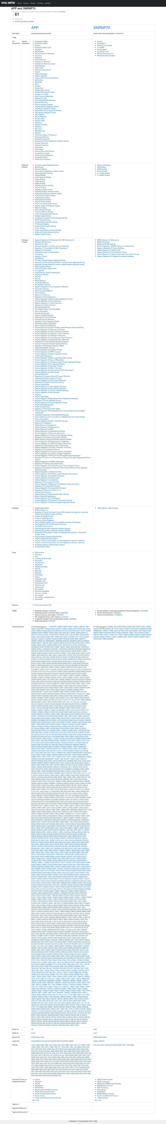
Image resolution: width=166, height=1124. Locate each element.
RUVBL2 (44, 930)
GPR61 (45, 769)
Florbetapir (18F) (40, 581)
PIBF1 (45, 877)
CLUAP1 (77, 700)
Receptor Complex (41, 125)
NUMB (47, 856)
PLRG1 (38, 883)
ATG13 (33, 657)
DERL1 (54, 720)
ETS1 (83, 740)
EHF (40, 734)
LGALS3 (34, 810)
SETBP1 (34, 938)
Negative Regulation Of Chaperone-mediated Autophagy (115, 256)
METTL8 (86, 826)
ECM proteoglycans (41, 510)
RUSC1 (38, 930)
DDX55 (63, 718)
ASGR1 (83, 653)
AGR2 (82, 635)
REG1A (63, 913)
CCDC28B (63, 681)
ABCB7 (65, 627)
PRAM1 (57, 891)
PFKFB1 (82, 873)
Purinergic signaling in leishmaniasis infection (50, 545)
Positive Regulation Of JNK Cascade (47, 372)
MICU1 (33, 828)
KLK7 (47, 803)
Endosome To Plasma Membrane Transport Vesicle (51, 141)
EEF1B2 (71, 732)
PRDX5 (76, 891)
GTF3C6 (45, 773)
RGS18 (56, 915)
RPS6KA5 (56, 925)
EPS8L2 (88, 738)
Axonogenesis (39, 270)
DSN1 (58, 728)
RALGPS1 (34, 909)
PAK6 (87, 864)
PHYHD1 (34, 877)
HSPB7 (68, 785)
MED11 (62, 824)
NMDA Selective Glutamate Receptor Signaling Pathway (53, 439)
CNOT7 (44, 702)
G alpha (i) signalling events (44, 518)
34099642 (52, 611)
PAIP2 (70, 864)
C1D (89, 669)
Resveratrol (38, 560)
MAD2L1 (61, 816)
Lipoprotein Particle (41, 157)
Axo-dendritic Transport (42, 285)
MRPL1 (44, 832)
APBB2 (49, 645)
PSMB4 (66, 897)
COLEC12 (77, 704)
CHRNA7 (40, 698)
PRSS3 (72, 895)
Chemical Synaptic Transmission (45, 268)
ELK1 (49, 736)
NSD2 (48, 854)
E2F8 (84, 730)
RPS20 (84, 923)
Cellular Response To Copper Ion (45, 425)
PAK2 (79, 864)
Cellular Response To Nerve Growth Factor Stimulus (52, 494)
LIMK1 (58, 810)
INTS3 (39, 793)
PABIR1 (38, 864)
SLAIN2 (75, 942)
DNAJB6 (78, 724)
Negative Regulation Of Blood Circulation (48, 472)
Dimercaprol (39, 575)
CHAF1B (39, 696)
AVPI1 (76, 659)
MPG (68, 830)
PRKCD (40, 893)
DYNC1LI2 (45, 730)
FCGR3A (65, 749)
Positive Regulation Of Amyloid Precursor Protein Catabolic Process (57, 466)
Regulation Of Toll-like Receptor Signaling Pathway (51, 342)
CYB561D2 (40, 714)
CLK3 (65, 700)
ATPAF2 (41, 659)
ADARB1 (45, 633)
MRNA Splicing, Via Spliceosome (108, 240)
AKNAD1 (72, 637)
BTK (76, 667)
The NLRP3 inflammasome (44, 526)
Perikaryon (38, 123)
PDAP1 (53, 871)
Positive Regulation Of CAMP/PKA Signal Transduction (53, 443)
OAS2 (39, 858)
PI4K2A (40, 877)
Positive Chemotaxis (41, 396)
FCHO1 (70, 749)
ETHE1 (72, 740)
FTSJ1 (53, 757)
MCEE (76, 822)
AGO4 (71, 635)
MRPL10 (50, 832)
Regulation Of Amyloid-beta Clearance (47, 449)
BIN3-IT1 (34, 665)
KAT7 (86, 795)
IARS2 (48, 787)
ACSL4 (49, 631)
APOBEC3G (82, 645)
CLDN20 (40, 700)
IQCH (51, 793)
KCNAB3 (46, 797)
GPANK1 (50, 767)
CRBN (57, 708)
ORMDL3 (34, 862)
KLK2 (42, 803)
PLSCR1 (48, 883)
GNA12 (82, 763)
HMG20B (75, 781)
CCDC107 (82, 679)
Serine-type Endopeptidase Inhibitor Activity (49, 171)
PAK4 (83, 864)
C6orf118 (56, 673)
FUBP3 (58, 757)
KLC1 (62, 801)
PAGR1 (65, 864)
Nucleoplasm (101, 43)
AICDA (39, 637)
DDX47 (48, 718)
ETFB (68, 740)
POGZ (84, 883)
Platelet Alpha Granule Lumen (44, 92)
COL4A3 (59, 704)
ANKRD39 (59, 641)
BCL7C (40, 663)
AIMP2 (57, 637)
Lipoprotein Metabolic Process (45, 348)
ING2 (61, 791)
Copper (37, 577)
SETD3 (39, 938)
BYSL (85, 667)
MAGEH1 (78, 816)
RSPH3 (52, 928)
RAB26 (44, 905)
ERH (46, 740)
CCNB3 (62, 683)
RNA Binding (101, 167)
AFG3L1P (34, 635)
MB (54, 822)
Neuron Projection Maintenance (45, 496)
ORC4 (74, 860)
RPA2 (33, 921)
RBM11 (57, 911)
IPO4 (43, 793)
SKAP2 (70, 942)
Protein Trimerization (41, 419)
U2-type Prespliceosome (105, 53)
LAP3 (82, 806)
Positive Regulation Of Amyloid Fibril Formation (50, 488)
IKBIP (78, 789)
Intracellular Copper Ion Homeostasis (47, 252)
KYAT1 (40, 806)
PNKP (58, 883)
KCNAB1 (40, 797)
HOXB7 (72, 783)
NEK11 (43, 848)
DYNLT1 (58, 730)
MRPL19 (62, 832)
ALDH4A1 (34, 639)
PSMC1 (71, 897)
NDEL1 (62, 844)
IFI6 (71, 787)
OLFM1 (73, 858)
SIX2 (56, 942)
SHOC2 (87, 940)
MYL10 (67, 840)
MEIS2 (39, 826)
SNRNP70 (102, 27)
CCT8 (44, 686)
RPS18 (74, 923)
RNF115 (75, 917)
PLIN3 (81, 881)
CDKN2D (76, 690)
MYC (58, 840)
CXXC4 (33, 714)
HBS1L (74, 777)
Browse (26, 3)
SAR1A (39, 932)
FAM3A (39, 747)
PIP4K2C (39, 879)
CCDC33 (70, 681)
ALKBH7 (60, 639)
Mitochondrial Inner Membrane (45, 53)
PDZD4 (48, 873)
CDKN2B (70, 690)
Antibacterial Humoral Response (45, 317)
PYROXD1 (44, 903)
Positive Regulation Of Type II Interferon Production (52, 331)
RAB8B (55, 907)
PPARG (67, 887)
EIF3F (75, 734)
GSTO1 (79, 771)
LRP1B (76, 812)
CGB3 (88, 694)
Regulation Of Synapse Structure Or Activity (49, 382)
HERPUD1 (66, 779)
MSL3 (70, 836)
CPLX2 (39, 708)
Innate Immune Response (43, 356)
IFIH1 (75, 787)
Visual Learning (40, 293)
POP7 (40, 887)
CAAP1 (84, 673)
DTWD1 (66, 728)
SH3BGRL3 (35, 940)
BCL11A (70, 661)
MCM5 (38, 824)
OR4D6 (55, 860)
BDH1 (45, 663)
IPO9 (47, 793)
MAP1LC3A (35, 818)
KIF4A (38, 801)
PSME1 (33, 899)
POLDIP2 (39, 885)
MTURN (75, 838)
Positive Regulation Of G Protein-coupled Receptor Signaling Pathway (58, 362)
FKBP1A (69, 753)
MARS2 (33, 822)
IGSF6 (71, 789)
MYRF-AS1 (35, 842)
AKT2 (82, 637)
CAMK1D (72, 675)
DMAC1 (33, 724)
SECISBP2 (49, 934)
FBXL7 (43, 749)
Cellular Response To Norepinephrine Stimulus (50, 431)
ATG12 (87, 655)
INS (87, 791)
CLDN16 (34, 700)
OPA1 (40, 860)
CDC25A (84, 686)
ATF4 (78, 655)
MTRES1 (63, 838)
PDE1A (63, 871)
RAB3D (87, 905)
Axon (36, 84)
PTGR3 (70, 899)
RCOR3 (54, 913)
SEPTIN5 (81, 934)
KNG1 (55, 803)
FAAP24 (34, 744)
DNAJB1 (65, 724)
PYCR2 (33, 903)
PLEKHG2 (60, 881)
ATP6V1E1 (85, 657)
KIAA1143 (69, 799)
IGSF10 (66, 789)
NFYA (62, 848)
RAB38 (70, 905)
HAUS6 (39, 777)
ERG (42, 740)
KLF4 (79, 801)
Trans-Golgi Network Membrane (45, 100)
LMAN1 (33, 812)
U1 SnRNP (100, 47)
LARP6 (38, 808)
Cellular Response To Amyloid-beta (46, 480)
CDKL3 (57, 690)
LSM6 (56, 814)
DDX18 (80, 716)
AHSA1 (33, 637)
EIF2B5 (64, 734)
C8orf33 (62, 673)
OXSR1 (82, 862)
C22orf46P (71, 671)
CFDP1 (74, 694)
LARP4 (33, 808)
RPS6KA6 (63, 925)
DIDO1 (49, 722)
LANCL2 (77, 806)
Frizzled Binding (40, 175)
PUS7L (74, 901)
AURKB (70, 659)
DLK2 (89, 722)
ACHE (75, 629)
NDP (66, 844)
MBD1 (58, 822)
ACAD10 (53, 629)
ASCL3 (78, 653)
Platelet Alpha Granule (42, 90)
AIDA (43, 637)
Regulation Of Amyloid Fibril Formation (47, 486)
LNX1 (59, 812)
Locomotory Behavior (42, 283)
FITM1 (64, 753)
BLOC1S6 (70, 665)
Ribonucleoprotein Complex (106, 55)
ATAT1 (65, 655)
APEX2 (65, 645)
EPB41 (44, 738)
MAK (88, 816)
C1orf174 (53, 671)
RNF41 (60, 919)
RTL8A (81, 928)
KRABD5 (75, 803)
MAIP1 (84, 816)
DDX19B (86, 716)
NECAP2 (84, 846)
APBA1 (87, 643)
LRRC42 (34, 814)
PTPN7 (50, 901)
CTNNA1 (34, 712)
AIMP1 (52, 637)
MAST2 (44, 822)
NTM (57, 854)
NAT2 (33, 844)
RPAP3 (42, 921)
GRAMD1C (69, 769)
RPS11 (54, 923)
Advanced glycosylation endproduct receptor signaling (52, 528)
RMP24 (58, 917)
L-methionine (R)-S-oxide (43, 558)
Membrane (38, 82)
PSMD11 (78, 897)
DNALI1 (59, 726)
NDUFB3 (40, 846)
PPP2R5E (87, 889)
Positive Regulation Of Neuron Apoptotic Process (51, 354)
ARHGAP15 (47, 649)
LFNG (81, 808)
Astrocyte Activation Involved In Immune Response (52, 246)
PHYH (87, 875)
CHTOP (46, 698)
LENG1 (64, 808)
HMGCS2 (40, 783)
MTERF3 (34, 838)
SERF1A (47, 936)
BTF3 (72, 667)
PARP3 (58, 867)
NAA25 (46, 842)
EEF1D (76, 732)
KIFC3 (47, 801)
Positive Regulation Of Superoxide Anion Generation (52, 339)
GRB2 (87, 769)
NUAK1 (72, 854)
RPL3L (39, 923)
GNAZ (38, 765)
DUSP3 (33, 730)
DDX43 (43, 718)
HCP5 (33, 779)
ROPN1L (77, 919)
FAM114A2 (40, 744)
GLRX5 (76, 763)
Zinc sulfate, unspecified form (44, 597)
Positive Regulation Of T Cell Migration (47, 498)
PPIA (85, 887)
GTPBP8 (57, 773)
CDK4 (33, 690)
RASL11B (87, 909)
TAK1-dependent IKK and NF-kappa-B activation (51, 524)
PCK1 (33, 871)
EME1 (63, 736)
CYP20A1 (52, 714)
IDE (57, 787)
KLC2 (66, 801)
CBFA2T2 (68, 679)
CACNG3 (47, 675)
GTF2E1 (84, 771)
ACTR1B (73, 631)
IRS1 (67, 793)
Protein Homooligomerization (44, 405)
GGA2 (84, 761)
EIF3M (84, 734)
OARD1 (33, 858)
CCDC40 (76, 681)
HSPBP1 (74, 785)
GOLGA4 (68, 765)
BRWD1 (63, 667)
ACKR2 (79, 629)
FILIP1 (49, 753)
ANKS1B (80, 641)
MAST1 (39, 822)
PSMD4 (83, 897)
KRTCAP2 (34, 806)
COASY (59, 702)
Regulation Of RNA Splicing (106, 244)
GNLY (51, 765)
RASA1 (54, 909)
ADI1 (68, 633)
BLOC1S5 (63, 665)
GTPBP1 (51, 773)
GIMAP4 (34, 763)
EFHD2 (87, 732)
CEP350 (34, 694)
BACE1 (89, 659)
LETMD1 (75, 808)
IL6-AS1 (45, 791)
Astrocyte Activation (41, 374)
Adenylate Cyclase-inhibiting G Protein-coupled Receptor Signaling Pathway (59, 264)
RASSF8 (46, 911)
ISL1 (70, 793)
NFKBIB (57, 848)
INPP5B (83, 791)
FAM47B (51, 747)
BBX (43, 661)
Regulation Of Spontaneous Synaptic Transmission (51, 445)
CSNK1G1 (47, 710)
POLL (58, 885)
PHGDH (70, 875)
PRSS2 (60, 895)
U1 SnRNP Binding (103, 175)
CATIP (52, 679)
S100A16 (63, 930)
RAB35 (65, 905)
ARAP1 (57, 647)
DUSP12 (77, 728)
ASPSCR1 (44, 655)
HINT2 (40, 781)
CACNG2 (41, 675)
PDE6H (74, 871)
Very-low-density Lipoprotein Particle (47, 106)
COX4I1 (60, 706)
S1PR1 (74, 930)
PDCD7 (58, 871)
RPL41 (44, 923)
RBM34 (62, 911)
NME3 (42, 850)
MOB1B (33, 830)
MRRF (56, 836)
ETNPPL (78, 740)
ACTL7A (61, 631)
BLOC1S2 (57, 665)
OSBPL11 (41, 862)
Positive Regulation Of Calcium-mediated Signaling (51, 390)
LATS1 (49, 808)
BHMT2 (79, 663)
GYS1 (79, 773)
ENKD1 (72, 736)
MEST (54, 826)
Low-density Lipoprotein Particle (45, 108)
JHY (66, 795)
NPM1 (87, 852)
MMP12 (76, 828)
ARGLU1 (40, 649)
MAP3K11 (59, 818)
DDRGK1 (61, 716)
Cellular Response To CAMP (44, 429)
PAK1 (74, 864)
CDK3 (88, 688)
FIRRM (59, 753)
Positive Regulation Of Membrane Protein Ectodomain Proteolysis (56, 398)
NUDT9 (42, 856)
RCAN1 (43, 913)
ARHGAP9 (71, 649)
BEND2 (60, 663)
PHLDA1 (76, 875)
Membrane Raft (40, 131)
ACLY (84, 629)
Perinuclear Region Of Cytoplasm (46, 135)
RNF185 (45, 919)
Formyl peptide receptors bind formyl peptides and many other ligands (58, 522)
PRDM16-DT (64, 891)
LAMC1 (71, 806)
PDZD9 (53, 873)
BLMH (44, 665)
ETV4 (33, 742)
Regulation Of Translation (43, 250)
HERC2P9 (59, 779)
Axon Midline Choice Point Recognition (47, 309)
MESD (49, 826)
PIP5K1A (46, 879)
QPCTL (59, 903)
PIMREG (81, 877)
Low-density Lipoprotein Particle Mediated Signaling (52, 415)
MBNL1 (67, 822)
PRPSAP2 (83, 893)
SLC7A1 (81, 944)
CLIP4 (61, 700)
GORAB (80, 765)
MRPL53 (70, 834)
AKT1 (77, 637)
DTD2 (62, 728)
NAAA (57, 842)
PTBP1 (50, 899)
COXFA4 (78, 706)
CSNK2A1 (61, 710)
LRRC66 (40, 814)
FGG (80, 751)
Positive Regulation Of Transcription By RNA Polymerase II (54, 370)
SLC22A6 (34, 944)
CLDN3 (45, 700)
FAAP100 (85, 742)
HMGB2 (87, 781)
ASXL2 (60, 655)
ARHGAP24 (63, 649)
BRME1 (51, 667)
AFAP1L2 (84, 633)
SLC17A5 (82, 942)
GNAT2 (33, 765)
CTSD (56, 712)
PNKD (54, 883)
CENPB (56, 692)
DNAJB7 (84, 724)
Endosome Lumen (41, 98)
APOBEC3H (35, 647)
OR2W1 (49, 860)
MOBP (50, 830)
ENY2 (86, 736)
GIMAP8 (52, 763)
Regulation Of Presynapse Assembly (47, 482)
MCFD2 (80, 822)
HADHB (82, 775)
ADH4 (60, 633)
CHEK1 (55, 696)
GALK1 (77, 759)
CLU (72, 700)
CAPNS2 (47, 677)
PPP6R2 (46, 891)
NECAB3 (72, 846)
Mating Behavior (40, 281)
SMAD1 (51, 946)
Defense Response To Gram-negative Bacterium (51, 386)
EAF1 (88, 730)
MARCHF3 (85, 820)
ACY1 (78, 631)
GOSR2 (39, 767)
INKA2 (78, 791)
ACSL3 (44, 631)
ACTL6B (55, 631)
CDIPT (61, 688)
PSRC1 (44, 899)
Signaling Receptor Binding (44, 173)
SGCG (65, 938)
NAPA (78, 842)
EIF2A (54, 734)
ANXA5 (56, 643)
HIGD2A (84, 779)
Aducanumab (39, 587)
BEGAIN (54, 663)
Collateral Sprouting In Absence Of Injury (48, 378)
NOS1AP (68, 852)
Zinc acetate (39, 589)
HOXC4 (77, 783)
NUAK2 (77, 854)
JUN (72, 795)
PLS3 (43, 883)
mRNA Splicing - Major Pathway (107, 508)
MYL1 (63, 840)
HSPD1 (80, 785)
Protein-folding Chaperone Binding (46, 222)
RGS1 (42, 915)
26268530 (73, 619)
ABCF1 (71, 627)
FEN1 (79, 749)
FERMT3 (34, 751)
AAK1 (55, 627)
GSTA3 (73, 771)
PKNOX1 (56, 879)
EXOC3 (46, 742)
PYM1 (38, 903)
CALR (61, 675)
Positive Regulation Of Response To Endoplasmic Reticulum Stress (57, 484)
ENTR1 (81, 736)
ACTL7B (67, 631)
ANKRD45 (66, 641)
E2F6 (80, 730)
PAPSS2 (34, 867)
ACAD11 (59, 629)
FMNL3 (48, 755)
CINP (71, 698)
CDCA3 (51, 688)
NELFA (48, 848)
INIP (69, 791)
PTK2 (75, 899)
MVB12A (34, 840)
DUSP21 (84, 728)
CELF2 (46, 692)
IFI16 (68, 787)
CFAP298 (50, 694)
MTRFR (69, 838)
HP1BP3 (88, 783)
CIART (63, 698)
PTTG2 (60, 901)
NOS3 (74, 852)
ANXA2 (51, 643)
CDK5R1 (43, 690)
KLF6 (83, 801)
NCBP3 (47, 844)
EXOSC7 (71, 742)
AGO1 (67, 635)
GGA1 (80, 761)
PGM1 (33, 875)
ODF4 (68, 858)
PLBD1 (37, 881)
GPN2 (81, 767)
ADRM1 (73, 633)
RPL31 (70, 921)
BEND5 (65, 663)
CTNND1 (46, 712)
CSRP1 (67, 710)
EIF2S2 (69, 734)
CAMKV (40, 677)
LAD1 (57, 806)
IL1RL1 (37, 791)
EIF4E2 (33, 736)
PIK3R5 (64, 877)
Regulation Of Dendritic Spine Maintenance (49, 464)
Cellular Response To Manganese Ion (47, 427)
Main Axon (38, 129)
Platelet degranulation (42, 508)
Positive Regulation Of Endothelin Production (49, 476)
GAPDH (33, 761)
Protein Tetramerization (42, 407)
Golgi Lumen (39, 68)
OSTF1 (63, 862)
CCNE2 (72, 683)
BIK (83, 663)
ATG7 (44, 657)
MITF (43, 828)
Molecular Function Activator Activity (47, 232)
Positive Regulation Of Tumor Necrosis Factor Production (53, 337)
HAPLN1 (34, 777)
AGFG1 (56, 635)
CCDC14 (88, 679)
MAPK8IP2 (48, 820)
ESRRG (62, 740)
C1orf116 (47, 671)
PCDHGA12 (67, 869)
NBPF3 (42, 844)
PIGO (54, 877)
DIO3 (58, 722)
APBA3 (39, 645)
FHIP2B (85, 751)
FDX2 (75, 749)
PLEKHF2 (53, 881)
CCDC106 (75, 679)
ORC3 (70, 860)
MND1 (82, 828)
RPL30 (66, 921)
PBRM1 (38, 869)
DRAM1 (42, 728)
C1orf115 (40, 671)
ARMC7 (84, 651)
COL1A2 (34, 704)
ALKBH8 (66, 639)
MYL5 (72, 840)
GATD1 (50, 761)
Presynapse (39, 147)
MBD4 (62, 822)
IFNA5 (85, 787)
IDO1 (60, 787)
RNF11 (70, 917)
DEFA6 (87, 718)
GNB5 (43, 765)
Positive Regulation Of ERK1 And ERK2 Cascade (51, 421)
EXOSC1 (58, 742)
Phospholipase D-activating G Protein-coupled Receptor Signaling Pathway (59, 327)
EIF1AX (48, 734)
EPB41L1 (51, 738)
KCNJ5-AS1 (70, 797)
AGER (51, 635)
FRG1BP (85, 755)
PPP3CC (34, 891)
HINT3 (44, 781)
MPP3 (76, 830)
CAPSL (59, 677)
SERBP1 (40, 936)
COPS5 (39, 706)
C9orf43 (67, 673)
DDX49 (53, 718)
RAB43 (39, 907)
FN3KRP (54, 755)
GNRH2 (62, 765)
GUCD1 (63, 773)
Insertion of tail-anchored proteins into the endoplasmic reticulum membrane (59, 540)
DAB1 (58, 714)
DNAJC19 (41, 726)
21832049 (61, 12)
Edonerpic (38, 573)
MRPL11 (56, 832)
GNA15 (87, 763)
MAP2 (41, 818)
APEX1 (60, 645)
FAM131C (48, 744)
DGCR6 (64, 720)
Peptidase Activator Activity (44, 185)
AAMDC (60, 627)
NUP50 (57, 856)
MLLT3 (57, 828)
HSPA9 (63, 785)
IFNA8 (33, 789)
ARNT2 (45, 653)
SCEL (77, 932)
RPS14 (64, 923)
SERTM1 (82, 936)
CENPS (72, 692)
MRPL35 (45, 834)
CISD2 (81, 698)
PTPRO (55, 901)
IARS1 (44, 787)
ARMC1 (79, 651)
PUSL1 (80, 901)
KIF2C (82, 799)
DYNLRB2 (52, 730)
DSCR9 (53, 728)
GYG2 (75, 773)
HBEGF (60, 777)
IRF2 (59, 793)
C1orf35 (59, 671)
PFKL (87, 873)
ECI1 (57, 732)
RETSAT (76, 913)
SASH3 (49, 932)
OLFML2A (34, 860)
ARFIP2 (33, 649)
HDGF (48, 779)
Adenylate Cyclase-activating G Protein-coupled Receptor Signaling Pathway (60, 262)
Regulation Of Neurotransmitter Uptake (47, 409)
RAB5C (44, 907)
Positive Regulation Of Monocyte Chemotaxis (50, 433)
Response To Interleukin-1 (43, 423)
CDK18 (76, 688)
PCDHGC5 (82, 869)
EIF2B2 (58, 734)
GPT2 (63, 769)
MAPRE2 (71, 820)
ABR (38, 629)
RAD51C (74, 907)
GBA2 (60, 761)
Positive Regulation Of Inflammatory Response (50, 380)
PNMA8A (64, 883)
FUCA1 (63, 757)
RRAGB (87, 925)
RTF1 (72, 928)
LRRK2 (51, 814)
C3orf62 (39, 673)
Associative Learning (42, 289)
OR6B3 (60, 860)
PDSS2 (39, 873)
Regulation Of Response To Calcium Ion (48, 490)
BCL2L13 (34, 663)
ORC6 (79, 860)
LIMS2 (63, 810)
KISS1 (58, 801)
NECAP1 (78, 846)
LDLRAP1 (58, 808)
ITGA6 (33, 795)
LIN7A (67, 810)
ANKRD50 (73, 641)
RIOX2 (33, 917)
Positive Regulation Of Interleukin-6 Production (50, 335)
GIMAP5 (40, 763)
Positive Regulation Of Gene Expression (48, 301)
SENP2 (61, 934)
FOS (65, 755)
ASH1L (88, 653)
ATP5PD (72, 657)
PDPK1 (88, 871)
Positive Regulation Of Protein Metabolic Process (51, 403)
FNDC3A (61, 755)
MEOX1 (44, 826)
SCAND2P (67, 932)
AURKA (65, 659)
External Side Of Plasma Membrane (46, 78)
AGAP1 (46, 635)
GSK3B (54, 771)
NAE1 (69, 842)
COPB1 (33, 706)
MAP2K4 (53, 818)
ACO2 (33, 631)
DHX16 (39, 722)
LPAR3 (64, 812)
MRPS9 (51, 836)
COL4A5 (65, 704)
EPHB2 (77, 738)
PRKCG (45, 893)
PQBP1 (51, 891)
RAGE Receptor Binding (43, 220)
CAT (48, 679)
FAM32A (34, 747)
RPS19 (79, 923)
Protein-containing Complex (44, 104)
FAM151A (62, 744)
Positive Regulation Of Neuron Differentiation (49, 360)
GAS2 (46, 761)
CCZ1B (48, 686)
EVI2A (42, 742)
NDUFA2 (71, 844)
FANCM (80, 747)
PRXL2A (84, 895)
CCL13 (44, 683)
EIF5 (38, 736)
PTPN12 (44, 901)
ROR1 (82, 919)
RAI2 (83, 907)
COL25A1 (40, 704)
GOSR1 (33, 767)
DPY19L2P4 (35, 728)
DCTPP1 (34, 716)
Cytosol (37, 72)
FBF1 (85, 747)
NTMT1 (61, 854)
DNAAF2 (53, 724)
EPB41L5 (72, 738)
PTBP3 (55, 899)
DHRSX (33, 722)
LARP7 (43, 808)
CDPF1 (81, 690)
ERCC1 (38, 740)
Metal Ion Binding (40, 208)
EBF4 (33, 732)
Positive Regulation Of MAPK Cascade (48, 352)
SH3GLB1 (54, 940)
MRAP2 (86, 830)
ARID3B (47, 651)
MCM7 (43, 824)
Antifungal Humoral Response (44, 319)
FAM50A (57, 747)
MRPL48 (51, 834)
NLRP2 (37, 850)
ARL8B (74, 651)
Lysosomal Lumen (103, 51)
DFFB (59, 720)
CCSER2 (34, 686)
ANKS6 (33, 643)
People (32, 3)
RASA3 (59, 909)
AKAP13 (66, 637)
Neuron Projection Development (45, 325)
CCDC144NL (35, 681)
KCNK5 (77, 797)
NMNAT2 (62, 850)
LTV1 (73, 814)
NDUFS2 (53, 846)
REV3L (82, 913)
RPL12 (56, 921)
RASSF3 (40, 911)
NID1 (75, 848)
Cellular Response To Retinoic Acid (108, 250)
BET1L (70, 663)
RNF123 (81, 917)
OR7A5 (65, 860)
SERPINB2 (67, 936)
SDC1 (33, 934)
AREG (68, 647)
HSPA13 (52, 785)
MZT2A (41, 842)
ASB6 (73, 653)
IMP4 (58, 791)
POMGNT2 (87, 885)
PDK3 (84, 871)
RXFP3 (57, 930)
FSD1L (44, 757)
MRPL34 (39, 834)
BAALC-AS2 (82, 659)
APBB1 (44, 645)
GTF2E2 (34, 773)
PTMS (84, 899)
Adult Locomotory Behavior (44, 291)
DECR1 (68, 718)
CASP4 (87, 677)
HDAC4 (38, 779)
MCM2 (33, 824)
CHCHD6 (46, 696)
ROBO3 (71, 919)
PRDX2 (71, 891)
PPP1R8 (74, 889)
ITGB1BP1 (39, 795)
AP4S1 (82, 643)
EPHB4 (83, 738)
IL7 (50, 791)
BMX (82, 665)
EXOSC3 (64, 742)
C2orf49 (77, 671)
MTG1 (52, 838)
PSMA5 (55, 897)
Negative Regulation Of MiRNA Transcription (49, 461)
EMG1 (67, 736)
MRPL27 (80, 832)
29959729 (64, 613)
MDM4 (58, 824)
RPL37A (34, 923)
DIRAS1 (63, 722)
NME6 (46, 850)
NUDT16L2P (35, 856)
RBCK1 (52, 911)
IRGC (63, 793)
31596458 (51, 621)
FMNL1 (38, 755)
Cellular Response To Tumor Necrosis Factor (111, 252)
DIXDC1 (69, 722)
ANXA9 (67, 643)
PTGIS (65, 899)
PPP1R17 (60, 889)
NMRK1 (68, 850)
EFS (32, 734)
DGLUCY (76, 720)
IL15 (81, 789)
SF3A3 (50, 938)
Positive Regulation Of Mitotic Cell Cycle (48, 368)
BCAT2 (59, 661)
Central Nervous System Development (47, 272)
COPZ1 (51, 706)
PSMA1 (49, 897)
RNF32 (51, 919)
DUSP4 (39, 730)
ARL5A (62, 651)
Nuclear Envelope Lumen (43, 47)
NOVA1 (78, 852)
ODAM (54, 858)
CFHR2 (79, 694)
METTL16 (66, 826)
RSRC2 (57, 928)
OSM (52, 862)
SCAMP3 (61, 932)
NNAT (83, 850)
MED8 (84, 824)
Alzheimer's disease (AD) (43, 605)
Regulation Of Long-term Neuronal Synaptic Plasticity (52, 376)
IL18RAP (86, 789)
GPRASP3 (57, 769)
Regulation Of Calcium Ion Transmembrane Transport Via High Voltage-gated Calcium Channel (63, 458)
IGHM (61, 789)
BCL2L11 (83, 661)
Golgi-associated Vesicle (43, 70)
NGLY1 (71, 848)
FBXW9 (54, 749)
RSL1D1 (39, 928)
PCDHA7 (60, 869)
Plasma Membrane (41, 74)
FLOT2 (33, 755)
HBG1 (65, 777)
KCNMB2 (83, 797)
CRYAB (78, 708)
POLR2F (63, 885)
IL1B (32, 791)
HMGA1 (81, 781)
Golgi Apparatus (40, 66)
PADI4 (56, 864)
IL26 (41, 791)
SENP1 (56, 934)
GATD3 (55, 761)
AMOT (77, 639)
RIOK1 (80, 915)
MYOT (81, 840)
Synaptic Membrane (41, 143)
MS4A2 (61, 836)
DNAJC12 (34, 726)
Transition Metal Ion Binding (44, 212)
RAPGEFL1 (47, 909)
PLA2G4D (74, 879)
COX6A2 (72, 706)
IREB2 (55, 793)
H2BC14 (63, 775)
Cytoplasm (38, 49)
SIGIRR (33, 942)
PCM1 (42, 871)
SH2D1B (84, 938)
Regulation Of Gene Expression (45, 297)
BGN (74, 663)
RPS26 (43, 925)
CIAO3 (58, 698)
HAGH (87, 775)
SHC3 (77, 940)
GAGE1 (57, 759)
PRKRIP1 (56, 893)
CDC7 (46, 688)
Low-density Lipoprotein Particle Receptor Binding (51, 218)
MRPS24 (40, 836)
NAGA (73, 842)
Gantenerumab (39, 585)
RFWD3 (87, 913)
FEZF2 (43, 751)
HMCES (69, 781)
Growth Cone (39, 88)
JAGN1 (62, 795)
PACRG (50, 864)
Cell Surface (39, 80)
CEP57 (39, 694)
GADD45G (41, 759)
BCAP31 (48, 661)
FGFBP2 (71, 751)
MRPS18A (82, 834)
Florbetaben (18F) (40, 579)
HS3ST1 (38, 785)
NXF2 (75, 856)
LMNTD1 (49, 812)
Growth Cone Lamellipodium (44, 155)
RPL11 (51, 921)
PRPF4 (77, 893)
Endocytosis (39, 254)
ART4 (69, 653)
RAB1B (38, 905)
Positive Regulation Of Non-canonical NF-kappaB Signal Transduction (57, 455)
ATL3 (48, 657)
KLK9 (51, 803)
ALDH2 (86, 637)
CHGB (66, 696)
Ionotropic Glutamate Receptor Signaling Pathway (51, 344)
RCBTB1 (49, 913)
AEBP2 (78, 633)
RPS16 (69, 923)
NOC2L (38, 852)
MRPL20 (68, 832)
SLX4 (46, 946)
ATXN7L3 (59, 659)
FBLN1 (33, 749)
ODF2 (59, 858)
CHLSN (80, 696)
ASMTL (33, 655)
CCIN (40, 683)
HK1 (53, 781)
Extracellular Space (41, 43)
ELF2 (45, 736)
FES (39, 751)
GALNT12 (83, 759)
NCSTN (56, 844)
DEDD (79, 718)
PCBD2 (49, 869)
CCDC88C (34, 683)
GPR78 (51, 769)
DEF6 (83, 718)
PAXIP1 (88, 867)
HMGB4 (33, 783)
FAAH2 (79, 742)
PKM (50, 879)
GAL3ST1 (67, 759)
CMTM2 (88, 700)
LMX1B (54, 812)
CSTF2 (77, 710)
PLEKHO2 (74, 881)
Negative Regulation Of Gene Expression (48, 303)
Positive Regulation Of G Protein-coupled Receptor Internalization (56, 474)
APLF (70, 645)
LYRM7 (39, 816)
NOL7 (53, 852)
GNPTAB (57, 765)
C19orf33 (85, 669)
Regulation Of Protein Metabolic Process (48, 400)
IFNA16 (80, 787)
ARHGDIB (78, 649)
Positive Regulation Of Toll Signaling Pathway (50, 364)
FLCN (85, 753)
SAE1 (79, 930)
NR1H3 (38, 854)
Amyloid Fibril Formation (43, 492)
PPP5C (40, 891)
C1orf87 (64, 671)
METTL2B (80, 826)
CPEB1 (84, 706)
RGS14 (51, 915)
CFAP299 (56, 694)
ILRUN (53, 791)
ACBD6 (70, 629)
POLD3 (33, 885)
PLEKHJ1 (68, 881)
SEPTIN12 (74, 934)
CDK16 (66, 688)
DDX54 (58, 718)
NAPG (82, 842)
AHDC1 (86, 635)
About (20, 3)
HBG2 (69, 777)
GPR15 (40, 769)
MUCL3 (85, 838)
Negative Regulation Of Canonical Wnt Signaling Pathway (53, 435)
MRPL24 (74, 832)
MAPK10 (66, 818)
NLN (32, 850)
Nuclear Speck (102, 49)
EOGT (33, 738)
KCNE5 (52, 797)
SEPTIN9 (88, 934)
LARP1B (87, 806)
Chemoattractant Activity (43, 199)
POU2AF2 (45, 887)
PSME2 (39, 899)
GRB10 (82, 769)
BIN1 (86, 663)
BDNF (49, 663)
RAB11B (82, 903)
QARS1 (50, 903)
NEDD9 (33, 848)
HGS (76, 779)
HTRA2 (33, 787)
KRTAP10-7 (87, 803)
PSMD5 (89, 897)
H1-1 (86, 773)
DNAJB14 (71, 724)
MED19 (68, 824)
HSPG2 (85, 785)
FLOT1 (89, 753)
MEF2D (33, 826)
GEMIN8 (70, 761)
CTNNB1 (40, 712)
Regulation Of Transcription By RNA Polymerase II (51, 248)
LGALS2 (86, 808)
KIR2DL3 (53, 801)
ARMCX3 (40, 653)
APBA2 (33, 645)
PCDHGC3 (75, 869)
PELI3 (68, 873)
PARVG (68, 867)
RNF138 (87, 917)
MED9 (88, 824)
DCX (46, 716)
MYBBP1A (53, 840)
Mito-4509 (38, 571)
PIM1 (76, 877)
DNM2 (65, 726)
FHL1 (33, 753)
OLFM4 (83, 858)
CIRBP (76, 698)
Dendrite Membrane (41, 102)
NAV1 (37, 844)
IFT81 (47, 789)
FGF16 (65, 751)
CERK (44, 694)
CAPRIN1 (53, 677)
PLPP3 (33, 883)
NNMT (88, 850)
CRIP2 (73, 708)
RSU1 (68, 928)
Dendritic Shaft (40, 121)
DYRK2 (70, 730)
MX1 (39, 840)
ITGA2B (84, 793)
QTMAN (64, 903)
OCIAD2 (49, 858)
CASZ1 (44, 679)
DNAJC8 (54, 726)
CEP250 (83, 692)
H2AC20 (41, 775)
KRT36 (81, 803)
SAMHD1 (84, 930)
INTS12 (33, 793)
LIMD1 (53, 810)
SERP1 (52, 936)
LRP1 (71, 812)
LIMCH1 (48, 810)
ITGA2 (80, 793)
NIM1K (80, 848)
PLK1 (85, 881)
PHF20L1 (56, 875)
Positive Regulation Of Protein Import (47, 478)
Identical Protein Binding (43, 202)
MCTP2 (48, 824)
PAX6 (83, 867)
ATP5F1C (66, 657)
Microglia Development (42, 307)
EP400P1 (39, 738)
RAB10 (76, 903)
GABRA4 (34, 759)
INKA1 (73, 791)
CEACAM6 (34, 692)
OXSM (78, 862)
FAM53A (63, 747)
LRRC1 (85, 812)
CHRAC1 (34, 698)
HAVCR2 (51, 777)
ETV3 (88, 740)
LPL (68, 812)
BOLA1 (38, 667)
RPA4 (37, 921)
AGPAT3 (77, 635)
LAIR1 (61, 806)
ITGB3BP (51, 795)
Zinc (36, 556)
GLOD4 (67, 763)
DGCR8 (69, 720)
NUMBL (52, 856)
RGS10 (46, 915)
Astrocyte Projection (41, 145)
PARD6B (46, 867)
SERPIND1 (74, 936)
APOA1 (75, 645)
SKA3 (60, 942)
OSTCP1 (58, 862)
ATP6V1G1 (35, 659)
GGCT (89, 761)
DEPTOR (49, 720)
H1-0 (83, 773)
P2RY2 (33, 864)
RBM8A (84, 911)
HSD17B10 (45, 785)
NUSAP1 (70, 856)
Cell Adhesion (39, 258)
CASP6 (33, 679)
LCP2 (53, 808)
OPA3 (45, 860)
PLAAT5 (87, 879)
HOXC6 (82, 783)
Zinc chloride (39, 595)
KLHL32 (37, 803)
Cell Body (38, 127)
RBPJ (89, 911)
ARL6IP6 (68, 651)
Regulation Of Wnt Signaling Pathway (47, 321)
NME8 (51, 850)
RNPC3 (65, 919)
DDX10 (71, 716)
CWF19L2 (72, 712)
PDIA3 (79, 871)
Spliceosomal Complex (104, 45)
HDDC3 (43, 779)
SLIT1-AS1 (40, 946)
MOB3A (39, 830)
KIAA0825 (54, 799)
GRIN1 (38, 771)
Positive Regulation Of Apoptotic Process (48, 350)
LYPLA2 (33, 816)
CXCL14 (78, 712)
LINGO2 (80, 810)
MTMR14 (57, 838)
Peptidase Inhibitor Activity (44, 189)
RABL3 (60, 907)
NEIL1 (39, 848)
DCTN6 (87, 714)
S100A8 (68, 930)
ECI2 (61, 732)
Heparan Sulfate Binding (43, 234)
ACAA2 (47, 629)
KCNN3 (88, 797)
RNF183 (39, 919)
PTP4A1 (34, 901)
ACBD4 (64, 629)
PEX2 (77, 873)
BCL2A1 (76, 661)
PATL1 (79, 867)
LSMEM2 (68, 814)
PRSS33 (78, 895)
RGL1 (37, 915)
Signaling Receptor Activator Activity (47, 191)
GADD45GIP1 (49, 759)
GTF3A (39, 773)
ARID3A (41, 651)
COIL (64, 702)
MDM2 (53, 824)
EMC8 (58, 736)
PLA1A (61, 879)
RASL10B (80, 909)
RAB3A (81, 905)
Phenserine (38, 565)
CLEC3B (51, 700)
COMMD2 (84, 704)
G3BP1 (74, 757)
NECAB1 (65, 846)
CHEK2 (61, 696)
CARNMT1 (70, 677)
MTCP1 (84, 836)
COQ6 (56, 706)
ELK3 (54, 736)
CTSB (52, 712)
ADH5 (64, 633)
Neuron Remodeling (41, 311)
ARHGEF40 (86, 649)
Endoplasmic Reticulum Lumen (45, 64)
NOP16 (62, 852)
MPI (72, 830)
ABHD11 (82, 627)
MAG (66, 816)
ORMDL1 (84, 860)
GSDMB (48, 771)
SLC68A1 (75, 944)
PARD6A (40, 867)
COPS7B (45, 706)
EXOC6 (52, 742)
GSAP (43, 771)
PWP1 (85, 901)
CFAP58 (68, 694)
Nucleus (37, 45)
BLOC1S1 (50, 665)
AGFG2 (62, 635)
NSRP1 (52, 854)
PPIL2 (33, 889)
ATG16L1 (39, 657)
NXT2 (85, 856)
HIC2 (79, 779)
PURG (70, 901)
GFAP (75, 761)
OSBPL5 (47, 862)
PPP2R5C (80, 889)
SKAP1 (64, 942)
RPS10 (49, 923)
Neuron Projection (41, 116)
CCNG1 (78, 683)
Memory (37, 278)
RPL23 (61, 921)
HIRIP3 (49, 781)
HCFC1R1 (83, 777)
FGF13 (60, 751)
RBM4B (78, 911)
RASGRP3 (73, 909)
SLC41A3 (54, 944)
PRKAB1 (34, 893)
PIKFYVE (70, 877)
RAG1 (79, 907)
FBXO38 (49, 749)
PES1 (73, 873)
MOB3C (45, 830)
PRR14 (33, 895)
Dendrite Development (42, 313)
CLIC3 (56, 700)
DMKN (43, 724)
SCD (73, 932)
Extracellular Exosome (42, 139)
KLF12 (75, 801)
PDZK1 (59, 873)
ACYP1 (83, 631)
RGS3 (62, 915)
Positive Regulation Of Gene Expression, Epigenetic (52, 441)
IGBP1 (52, 789)
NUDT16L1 (84, 854)
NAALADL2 (63, 842)
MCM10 (86, 822)
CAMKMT (34, 677)
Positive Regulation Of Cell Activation (47, 392)
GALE (73, 759)
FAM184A (68, 744)
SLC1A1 (87, 942)
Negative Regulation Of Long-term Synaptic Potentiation (53, 451)
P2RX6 (88, 862)
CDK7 (48, 690)
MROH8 (38, 832)
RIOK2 (85, 915)
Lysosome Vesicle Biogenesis (44, 520)
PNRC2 (74, 883)
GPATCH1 (56, 767)
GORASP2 (86, 765)
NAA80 (52, 842)
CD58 (70, 686)
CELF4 (51, 692)
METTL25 (73, 826)
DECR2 (73, 718)
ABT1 (42, 629)
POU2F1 (52, 887)
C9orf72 (73, 673)
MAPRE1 (64, 820)
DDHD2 (55, 716)
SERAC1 (34, 936)
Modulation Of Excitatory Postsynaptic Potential (50, 437)
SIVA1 (52, 942)
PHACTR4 (44, 875)
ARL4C (52, 651)
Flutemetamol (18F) (41, 583)
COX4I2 (66, 706)
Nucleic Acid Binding (104, 165)
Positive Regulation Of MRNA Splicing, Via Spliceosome (115, 246)
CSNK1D (34, 710)
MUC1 (80, 838)
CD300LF (61, 686)
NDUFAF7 (84, 844)
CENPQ (66, 692)
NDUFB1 (34, 846)
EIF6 (41, 736)
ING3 (65, 791)
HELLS (53, 779)
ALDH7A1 (41, 639)
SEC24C (42, 934)
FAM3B (45, 747)
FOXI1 (70, 755)
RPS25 (38, 925)
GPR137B (34, 769)
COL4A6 (71, 704)
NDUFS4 (59, 846)
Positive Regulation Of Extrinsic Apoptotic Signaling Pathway (55, 502)
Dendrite (37, 86)
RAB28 (55, 905)
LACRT (52, 806)
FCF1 (59, 749)
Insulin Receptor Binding (43, 177)
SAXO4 (55, 932)
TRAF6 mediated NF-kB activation (46, 538)
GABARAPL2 (81, 757)
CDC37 (33, 688)
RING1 (75, 915)
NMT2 (79, 850)
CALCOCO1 (54, 675)
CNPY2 (49, 702)
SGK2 (74, 938)
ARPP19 (58, 653)
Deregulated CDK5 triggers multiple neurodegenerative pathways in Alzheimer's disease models (61, 533)
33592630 (118, 615)
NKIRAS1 (86, 848)
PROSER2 (63, 893)
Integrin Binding (40, 179)
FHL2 (37, 753)
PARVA (63, 867)
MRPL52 (64, 834)
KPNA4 (65, 803)
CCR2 (88, 683)
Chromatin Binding (41, 169)
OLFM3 (78, 858)
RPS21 (33, 925)
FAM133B (55, 744)
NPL (82, 852)
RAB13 (87, 903)
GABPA (88, 757)
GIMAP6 (46, 763)
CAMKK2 (85, 675)
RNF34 (56, 919)
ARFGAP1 (78, 647)
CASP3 (81, 677)
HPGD (33, 785)
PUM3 (65, 901)
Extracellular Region (41, 41)
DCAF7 (72, 714)
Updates (47, 3)
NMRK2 (73, 850)
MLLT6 (62, 828)
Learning (37, 276)
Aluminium (38, 554)
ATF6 (82, 655)
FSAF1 (39, 757)
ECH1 (41, 732)
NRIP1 (43, 854)
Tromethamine (39, 562)
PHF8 (65, 875)
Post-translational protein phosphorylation (48, 536)
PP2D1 (57, 887)
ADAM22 (34, 633)
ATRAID (47, 659)
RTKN (76, 928)
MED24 (73, 824)
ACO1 (89, 629)
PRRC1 (49, 895)
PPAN (62, 887)
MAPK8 (33, 820)
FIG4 (44, 753)
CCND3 (67, 683)
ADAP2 (39, 633)
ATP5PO (78, 657)
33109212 (64, 617)
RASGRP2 (65, 909)
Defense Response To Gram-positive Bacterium (50, 388)
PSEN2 (44, 897)
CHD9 (51, 696)
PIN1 (86, 877)
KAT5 (82, 795)
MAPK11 (73, 818)
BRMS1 (57, 667)
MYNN (76, 840)
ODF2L (63, 858)
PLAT (33, 881)
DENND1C (34, 720)
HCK (88, 777)
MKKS (47, 828)
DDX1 (66, 716)
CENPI (61, 692)
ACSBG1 (39, 631)
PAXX (33, 869)
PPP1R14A (52, 889)
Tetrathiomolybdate (41, 567)
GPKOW (75, 767)
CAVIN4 (61, 679)
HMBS (64, 781)
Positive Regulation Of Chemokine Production (50, 329)
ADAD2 (88, 631)
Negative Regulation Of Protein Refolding (110, 248)
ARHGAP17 (55, 649)
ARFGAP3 (85, 647)
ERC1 (33, 740)
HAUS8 (45, 777)
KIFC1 (43, 801)
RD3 (58, 913)
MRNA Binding (102, 169)
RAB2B (60, 905)
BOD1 (33, 667)
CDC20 (79, 686)
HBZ (78, 777)
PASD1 (74, 867)
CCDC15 (50, 681)
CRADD (51, 708)
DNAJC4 (48, 726)
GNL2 (47, 765)
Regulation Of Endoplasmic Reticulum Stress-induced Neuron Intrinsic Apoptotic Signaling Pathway (61, 469)
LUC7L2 (78, 814)
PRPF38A (71, 893)
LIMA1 (43, 810)
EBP (37, 732)
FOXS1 (79, 755)
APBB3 (55, 645)
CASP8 (39, 679)
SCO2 (82, 932)
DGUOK (81, 720)
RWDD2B (51, 930)
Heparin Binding (40, 183)
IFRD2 (43, 789)
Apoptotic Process (41, 256)
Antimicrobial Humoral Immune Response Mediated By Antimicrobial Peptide (60, 417)
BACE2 (33, 661)
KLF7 (87, 801)
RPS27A (49, 925)
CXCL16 (84, 712)
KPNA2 (59, 803)
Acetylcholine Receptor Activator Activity (48, 193)
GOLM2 (74, 765)
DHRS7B (88, 720)
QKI (55, 903)
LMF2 (44, 812)
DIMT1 (54, 722)
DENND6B (42, 720)
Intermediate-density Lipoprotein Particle (48, 110)
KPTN (70, 803)
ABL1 (88, 627)
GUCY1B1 (69, 773)
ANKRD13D (41, 641)
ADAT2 (51, 633)
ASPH (39, 655)
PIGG (49, 877)
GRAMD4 (76, 769)
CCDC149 (43, 681)
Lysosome (38, 55)
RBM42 (73, 911)
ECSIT (65, 732)
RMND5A (52, 917)
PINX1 (33, 879)
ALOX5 (72, 639)
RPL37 (85, 921)
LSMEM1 (61, 814)
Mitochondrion (39, 51)
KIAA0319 (40, 799)
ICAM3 (53, 787)
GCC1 (65, 761)
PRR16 (43, 895)
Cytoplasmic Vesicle (41, 94)
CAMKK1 (78, 675)
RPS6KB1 (70, 925)
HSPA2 (58, 785)
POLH (50, 885)
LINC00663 (73, 810)
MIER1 (38, 828)
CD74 (74, 686)
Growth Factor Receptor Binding (45, 226)
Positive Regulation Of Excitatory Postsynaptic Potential (53, 500)
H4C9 (73, 775)
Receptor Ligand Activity (43, 216)
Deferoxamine (39, 552)
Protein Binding (40, 181)
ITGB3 (45, 795)
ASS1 (50, 655)
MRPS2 (33, 836)
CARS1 (76, 677)
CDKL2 (52, 690)
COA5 (55, 702)
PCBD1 (43, 869)
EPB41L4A (64, 738)
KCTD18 (34, 799)
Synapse (38, 133)
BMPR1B (77, 665)
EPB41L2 (57, 738)
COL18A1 (83, 702)
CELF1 (41, 692)
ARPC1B (51, 653)
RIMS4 (70, 915)
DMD (38, 724)
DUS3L (72, 728)
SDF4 (37, 934)
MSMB (74, 836)
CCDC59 (82, 681)
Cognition (38, 394)
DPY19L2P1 (80, 726)
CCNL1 (83, 683)
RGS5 (66, 915)
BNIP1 (86, 665)
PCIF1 (89, 869)
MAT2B (50, 822)
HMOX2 (46, 783)
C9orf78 (78, 673)
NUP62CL (63, 856)
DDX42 (38, 718)
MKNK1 (52, 828)
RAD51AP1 (67, 907)
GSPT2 (63, 771)
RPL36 (80, 921)
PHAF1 (50, 875)
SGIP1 (69, 938)
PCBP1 (54, 869)
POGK (79, 883)
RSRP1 (63, 928)
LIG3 (38, 810)
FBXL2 (38, 749)
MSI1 (66, 836)
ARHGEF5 (34, 651)
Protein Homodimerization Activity (46, 204)
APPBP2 (47, 647)
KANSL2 (77, 795)
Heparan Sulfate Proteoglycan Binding (47, 206)
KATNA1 (34, 797)
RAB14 (33, 905)
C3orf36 (33, 673)
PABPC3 (45, 864)
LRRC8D (46, 814)
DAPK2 (67, 714)
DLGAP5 (84, 722)
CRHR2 (68, 708)
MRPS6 (45, 836)
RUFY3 (33, 930)
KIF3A (86, 799)
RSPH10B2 (46, 928)
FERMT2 (85, 749)
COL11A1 (70, 702)
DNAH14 (59, 724)
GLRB (72, 763)
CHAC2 (33, 696)
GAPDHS (40, 761)
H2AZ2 (52, 775)
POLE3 (45, 885)
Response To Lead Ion (42, 295)
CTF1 (87, 710)
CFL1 (84, 694)
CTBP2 (82, 710)
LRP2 (80, 812)
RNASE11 (64, 917)
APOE (42, 647)
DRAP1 (47, 728)
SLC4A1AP (67, 944)
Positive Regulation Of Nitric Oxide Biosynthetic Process (53, 358)
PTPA (39, 901)
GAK (61, 759)
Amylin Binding (40, 228)
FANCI (75, 747)
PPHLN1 (80, 887)
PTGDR (60, 899)
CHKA (75, 696)
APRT (53, 647)
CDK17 (71, 688)
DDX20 (33, 718)
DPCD (69, 726)
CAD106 (37, 569)
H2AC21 (47, 775)
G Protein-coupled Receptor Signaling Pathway (50, 260)
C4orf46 (44, 673)
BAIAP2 (39, 661)
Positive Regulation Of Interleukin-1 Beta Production (52, 333)
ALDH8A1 (48, 639)
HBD (55, 777)
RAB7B (50, 907)
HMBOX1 (58, 781)
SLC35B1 (41, 944)
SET (86, 936)
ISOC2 (75, 793)
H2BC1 (57, 775)
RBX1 (38, 913)
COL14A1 (76, 702)
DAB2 (62, 714)
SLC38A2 (47, 944)
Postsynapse (39, 149)
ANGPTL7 (82, 639)
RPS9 (76, 925)
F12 (75, 742)
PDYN (44, 873)
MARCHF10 (78, 820)
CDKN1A (63, 690)
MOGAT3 (56, 830)
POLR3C (76, 885)
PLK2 (89, 881)
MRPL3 (33, 834)
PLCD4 (47, 881)
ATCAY (70, 655)
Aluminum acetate (41, 593)
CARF (64, 677)
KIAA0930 (61, 799)
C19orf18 (78, 669)
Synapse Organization (42, 384)
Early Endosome (40, 60)
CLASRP (86, 698)
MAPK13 (79, 818)
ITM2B (57, 795)
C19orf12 (72, 669)
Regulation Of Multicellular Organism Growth (49, 346)
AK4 (61, 637)
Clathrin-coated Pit (41, 76)
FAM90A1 (69, 747)
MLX (66, 828)
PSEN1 (38, 897)
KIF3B (33, 801)
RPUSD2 (81, 925)
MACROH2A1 (53, 816)
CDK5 (37, 690)
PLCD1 (42, 881)
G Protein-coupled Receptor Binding (46, 165)
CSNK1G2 (54, 710)
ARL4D (57, 651)
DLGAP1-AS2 (76, 722)
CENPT (77, 692)
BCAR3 (54, 661)
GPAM (44, 767)
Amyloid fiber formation (42, 547)
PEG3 (64, 873)
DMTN (47, 724)
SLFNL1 (34, 946)
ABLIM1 (34, 629)
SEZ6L (45, 938)
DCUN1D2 (40, 716)
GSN (58, 771)
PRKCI (51, 893)
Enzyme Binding (40, 187)
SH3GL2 (48, 940)
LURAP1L (84, 814)
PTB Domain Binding (42, 224)
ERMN (50, 740)
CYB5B (46, 714)
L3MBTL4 (46, 806)
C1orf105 (34, 671)
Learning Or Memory (41, 274)
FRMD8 (33, 757)
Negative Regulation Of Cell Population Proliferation (52, 287)
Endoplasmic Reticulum (42, 62)
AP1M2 (72, 643)
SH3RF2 (61, 940)
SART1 (44, 932)
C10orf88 (34, 669)
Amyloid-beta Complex (42, 153)
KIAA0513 (47, 799)
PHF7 (61, 875)
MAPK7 (85, 818)
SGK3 (79, 938)
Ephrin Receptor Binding (43, 210)
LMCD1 (39, 812)
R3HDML (71, 903)
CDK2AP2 (82, 688)
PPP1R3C (67, 889)
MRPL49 (58, 834)
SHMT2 (81, 940)
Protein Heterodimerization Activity (46, 214)
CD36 (66, 686)
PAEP (60, 864)
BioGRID (17, 21)
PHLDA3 (82, 875)
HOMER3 (66, 783)
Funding (40, 3)
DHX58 (44, 722)
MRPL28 (86, 832)
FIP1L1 (54, 753)
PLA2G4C (67, 879)
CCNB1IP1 (55, 683)
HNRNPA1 (52, 783)
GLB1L (62, 763)
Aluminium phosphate (42, 591)
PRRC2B (55, 895)
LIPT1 (85, 810)
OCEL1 (43, 858)
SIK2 (38, 942)
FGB (51, 751)
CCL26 (49, 683)
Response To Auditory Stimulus (45, 305)
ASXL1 (55, 655)
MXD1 (43, 840)
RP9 (86, 919)
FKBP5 (75, 753)
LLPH (89, 810)
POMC (81, 885)
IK (74, 789)
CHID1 (71, 696)
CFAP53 (62, 694)
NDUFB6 (46, 846)
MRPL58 (76, 834)
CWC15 (66, 712)
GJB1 (57, 763)
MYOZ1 (86, 840)
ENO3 (77, 736)
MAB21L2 (45, 816)
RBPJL (33, 913)
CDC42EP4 (40, 688)
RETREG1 (69, 913)
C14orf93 (53, 669)
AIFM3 (47, 637)
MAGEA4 (71, 816)
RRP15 (33, 928)
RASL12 (34, 911)
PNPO (69, 883)
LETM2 (69, 808)
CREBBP (62, 708)
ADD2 (56, 633)
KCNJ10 (63, 797)
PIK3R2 (58, 877)
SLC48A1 (60, 944)
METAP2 (59, 826)
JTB (69, 795)
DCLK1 (82, 714)
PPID (89, 887)
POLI (54, 885)
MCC (71, 822)
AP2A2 (77, 643)
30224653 (117, 613)
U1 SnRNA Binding (103, 173)
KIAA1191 (76, 799)
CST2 (73, 710)
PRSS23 (66, 895)
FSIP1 (49, 757)
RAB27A (49, 905)
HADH (77, 775)
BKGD (40, 665)
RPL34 (75, 921)
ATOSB (52, 657)
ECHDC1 (46, 732)
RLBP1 (46, 917)
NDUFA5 (77, 844)
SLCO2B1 (87, 944)
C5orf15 (50, 673)
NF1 (52, 848)
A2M (51, 627)
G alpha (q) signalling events (44, 516)
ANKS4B (86, 641)
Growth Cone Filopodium (43, 159)
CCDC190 (56, 681)
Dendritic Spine (40, 118)
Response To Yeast (41, 244)
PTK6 (79, 899)
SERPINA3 (59, 936)
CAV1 (57, 679)
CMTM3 (33, 702)
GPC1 (70, 767)
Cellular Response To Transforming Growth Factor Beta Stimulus (118, 254)
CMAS (83, 700)
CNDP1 (39, 702)
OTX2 (73, 862)
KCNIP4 (57, 797)
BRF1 (47, 667)
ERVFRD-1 (56, 740)
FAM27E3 (82, 744)
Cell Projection (39, 114)
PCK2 (37, 871)
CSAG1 (83, 708)
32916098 (144, 611)
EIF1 (44, 734)
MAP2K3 (47, 818)
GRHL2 (33, 771)
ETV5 (37, 742)
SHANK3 (67, 940)
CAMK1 (65, 675)
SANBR (33, 932)
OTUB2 (68, 862)
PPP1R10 (45, 889)
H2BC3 (68, 775)
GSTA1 (68, 771)
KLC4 (70, 801)
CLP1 (69, 700)
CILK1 (67, 698)
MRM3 (33, 832)
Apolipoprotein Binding (42, 197)
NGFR (67, 848)
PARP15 (52, 867)
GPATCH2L (64, 767)
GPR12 (85, 767)
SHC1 (73, 940)
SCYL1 (86, 932)
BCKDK (64, 661)
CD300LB (54, 686)
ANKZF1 (39, 643)
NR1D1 (33, 854)
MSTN (79, 836)
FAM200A (75, 744)
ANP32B (45, 643)
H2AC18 (35, 775)
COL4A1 (47, 704)
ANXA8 (61, 643)
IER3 (64, 787)
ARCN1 (62, 647)
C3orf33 (88, 671)
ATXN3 (53, 659)
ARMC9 (33, 653)
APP (34, 27)
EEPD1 (81, 732)
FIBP (41, 753)
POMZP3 (34, 887)
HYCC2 (38, 787)
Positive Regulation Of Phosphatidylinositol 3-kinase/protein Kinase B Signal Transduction (60, 412)
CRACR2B (45, 708)
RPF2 (47, 921)
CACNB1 (34, 675)
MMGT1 (71, 828)
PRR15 (38, 895)
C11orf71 (47, 669)
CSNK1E (40, 710)
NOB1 (33, 852)
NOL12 (48, 852)
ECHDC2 (52, 732)
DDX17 (76, 716)
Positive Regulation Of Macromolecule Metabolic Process (54, 299)
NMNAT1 (56, 850)
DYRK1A (65, 730)
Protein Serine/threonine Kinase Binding (48, 230)
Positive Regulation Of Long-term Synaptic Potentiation (53, 453)
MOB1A (86, 828)
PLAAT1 (81, 879)
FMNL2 (43, 755)
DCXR (50, 716)
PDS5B (33, 873)
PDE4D (68, 871)
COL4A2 (53, 704)
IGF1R (57, 789)
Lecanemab (38, 599)
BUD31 (80, 667)
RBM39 (67, 911)
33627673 (60, 615)
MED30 (78, 824)
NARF (87, 842)
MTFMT (46, 838)
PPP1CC (39, 889)
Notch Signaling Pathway (43, 266)
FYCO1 (69, 757)
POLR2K (70, 885)
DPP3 (74, 726)
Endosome (38, 57)
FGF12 (55, 751)
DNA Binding (39, 167)
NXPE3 (80, 856)
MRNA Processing (103, 242)
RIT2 (37, 917)
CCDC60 (88, 681)
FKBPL (80, 753)
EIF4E (89, 734)
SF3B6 (60, 938)
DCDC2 (77, 714)
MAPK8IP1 (40, 820)
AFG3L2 (41, 635)
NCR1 (52, 844)
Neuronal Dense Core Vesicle (44, 151)
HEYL (72, 779)
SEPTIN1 (67, 934)
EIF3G (79, 734)
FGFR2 (76, 751)
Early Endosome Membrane (44, 96)
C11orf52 (40, 669)
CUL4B (61, 712)
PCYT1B (47, 871)
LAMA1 (66, 806)
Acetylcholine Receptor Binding (45, 195)
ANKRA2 (34, 641)
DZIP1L (75, 730)
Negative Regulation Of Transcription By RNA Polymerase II (54, 240)
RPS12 (59, 923)
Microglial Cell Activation (43, 242)
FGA (47, 751)
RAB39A (76, 905)
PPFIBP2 (73, 887)
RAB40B (34, 907)
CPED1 (33, 708)
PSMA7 (60, 897)
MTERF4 (40, 838)
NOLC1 (57, 852)
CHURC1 (52, 698)
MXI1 (47, 840)
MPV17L (81, 830)
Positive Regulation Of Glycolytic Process (48, 366)
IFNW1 (38, 789)
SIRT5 (43, 942)
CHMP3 (85, 696)
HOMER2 (59, 783)
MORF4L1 (63, 830)
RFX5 (33, 915)
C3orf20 (83, 671)
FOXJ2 (74, 755)
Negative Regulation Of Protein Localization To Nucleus (53, 447)
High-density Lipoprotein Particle (45, 112)
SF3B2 (55, 938)
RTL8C (86, 928)
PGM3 (38, 875)
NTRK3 (67, 854)
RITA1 (42, 917)
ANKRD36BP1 (50, 641)
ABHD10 (76, 627)
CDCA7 (56, 688)
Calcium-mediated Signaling (44, 315)
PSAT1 (33, 897)
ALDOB (54, 639)
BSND (68, 667)
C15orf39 (59, 669)
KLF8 (33, 803)
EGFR (37, 734)
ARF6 (72, 647)
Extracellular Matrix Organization (45, 323)
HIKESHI (34, 781)
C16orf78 (66, 669)
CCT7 (39, 686)
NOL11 (43, 852)
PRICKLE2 (82, 891)
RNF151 (34, 919)
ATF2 (74, 655)
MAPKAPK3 (56, 820)
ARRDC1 (64, 653)
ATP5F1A (59, 657)
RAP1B (40, 909)
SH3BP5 (42, 940)
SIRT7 (47, 942)
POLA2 (89, 883)
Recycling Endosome (42, 137)
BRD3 (43, 667)
